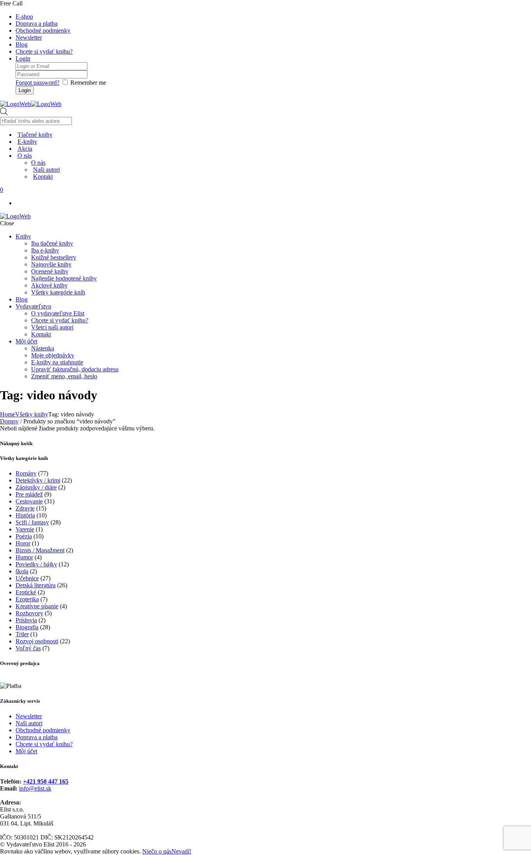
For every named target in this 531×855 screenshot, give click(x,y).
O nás (38, 162)
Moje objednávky (52, 355)
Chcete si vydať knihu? (44, 51)
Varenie (25, 529)
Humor (24, 557)
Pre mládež (29, 494)
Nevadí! (181, 851)
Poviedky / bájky (36, 564)
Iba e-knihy (45, 250)
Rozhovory (29, 613)
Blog (22, 44)
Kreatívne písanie (37, 606)
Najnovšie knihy (51, 264)
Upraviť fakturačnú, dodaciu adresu (75, 369)
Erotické (26, 592)
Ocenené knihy (49, 271)
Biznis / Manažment (40, 550)
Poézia (24, 536)
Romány (26, 473)
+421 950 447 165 (45, 781)
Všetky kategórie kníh (58, 292)
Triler (22, 634)
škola (22, 571)
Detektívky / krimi (38, 480)
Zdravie (25, 508)
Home (7, 414)
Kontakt (41, 334)
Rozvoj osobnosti (37, 641)
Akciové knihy (49, 285)
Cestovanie (29, 501)
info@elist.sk (35, 788)
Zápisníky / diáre (36, 487)
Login (23, 58)
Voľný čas (28, 648)
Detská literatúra (36, 585)
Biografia (27, 627)
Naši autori (29, 723)
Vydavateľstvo (33, 306)
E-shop (24, 16)
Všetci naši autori (52, 327)
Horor (23, 543)
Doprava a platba (37, 23)
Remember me (88, 82)
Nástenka (42, 348)
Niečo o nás (156, 851)
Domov (9, 421)
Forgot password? (37, 82)
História (25, 515)
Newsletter (29, 37)
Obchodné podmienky (43, 30)
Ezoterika (27, 599)
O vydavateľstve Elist (57, 313)
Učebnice (27, 578)
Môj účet (26, 341)
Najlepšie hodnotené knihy (64, 278)
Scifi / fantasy (32, 522)
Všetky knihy (31, 414)
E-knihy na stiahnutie (57, 362)
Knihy (23, 236)
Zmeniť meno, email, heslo (64, 376)
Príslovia (26, 620)
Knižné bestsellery (53, 257)
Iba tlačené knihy (52, 243)
